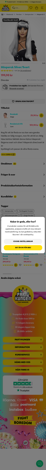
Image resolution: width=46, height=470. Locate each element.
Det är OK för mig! (23, 248)
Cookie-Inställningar (23, 241)
